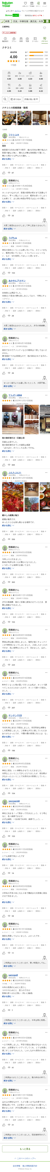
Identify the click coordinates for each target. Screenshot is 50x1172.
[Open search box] (5, 99)
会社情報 (16, 1166)
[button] (9, 118)
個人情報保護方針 (29, 1166)
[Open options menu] (46, 134)
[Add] (44, 28)
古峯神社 (6, 26)
